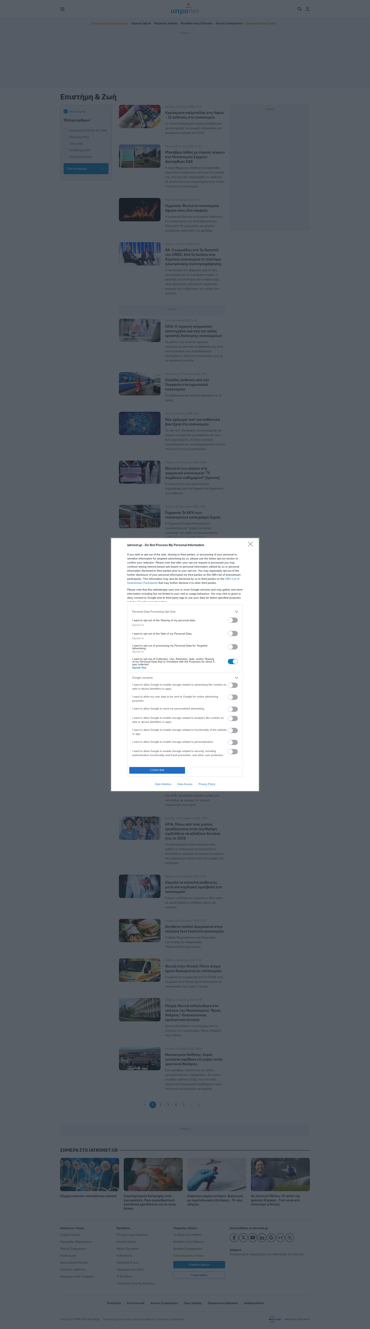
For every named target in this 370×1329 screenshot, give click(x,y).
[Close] (251, 545)
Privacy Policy (206, 784)
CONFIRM (157, 770)
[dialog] (185, 664)
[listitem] (185, 612)
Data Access (185, 784)
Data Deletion (163, 784)
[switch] (233, 620)
